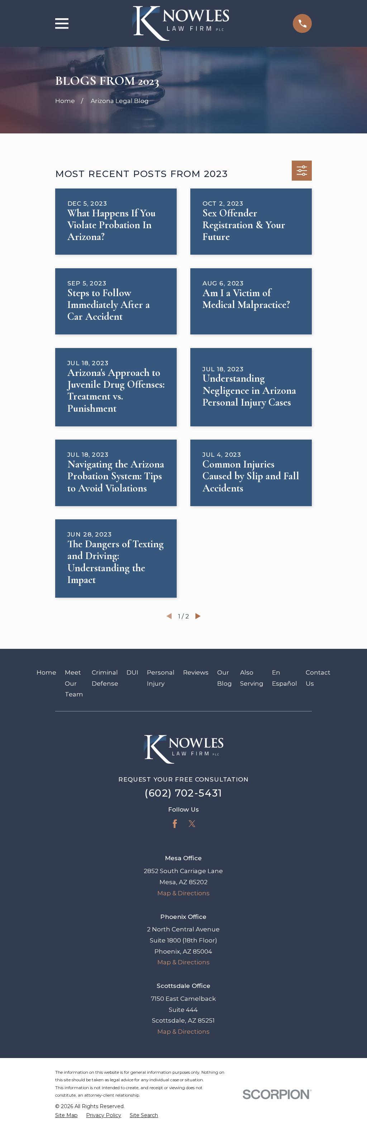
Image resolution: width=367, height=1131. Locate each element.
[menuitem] (66, 1115)
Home (46, 672)
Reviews (196, 672)
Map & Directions (183, 893)
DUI (132, 672)
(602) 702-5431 (183, 793)
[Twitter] (192, 823)
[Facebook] (175, 823)
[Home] (180, 23)
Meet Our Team (74, 683)
